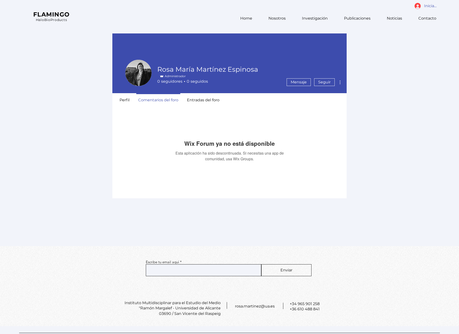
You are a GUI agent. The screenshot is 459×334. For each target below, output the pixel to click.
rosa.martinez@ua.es (255, 306)
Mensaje (299, 82)
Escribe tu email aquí (162, 262)
